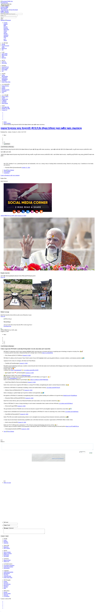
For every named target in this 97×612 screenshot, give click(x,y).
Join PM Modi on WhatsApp (7, 146)
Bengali (5, 26)
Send (7, 536)
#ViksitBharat (73, 395)
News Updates (7, 123)
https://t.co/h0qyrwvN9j (36, 379)
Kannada (6, 28)
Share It (2, 441)
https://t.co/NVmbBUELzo (72, 426)
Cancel (2, 536)
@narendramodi (17, 370)
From (2, 15)
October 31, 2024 (26, 167)
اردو (5, 39)
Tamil (5, 32)
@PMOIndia (45, 379)
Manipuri (6, 36)
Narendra (4, 7)
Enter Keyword (4, 14)
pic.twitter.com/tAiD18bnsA (66, 403)
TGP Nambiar (7, 171)
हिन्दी (5, 25)
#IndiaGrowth (66, 395)
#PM (12, 370)
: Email (7, 525)
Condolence (6, 172)
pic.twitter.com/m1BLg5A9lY (31, 370)
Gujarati (6, 24)
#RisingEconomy (26, 375)
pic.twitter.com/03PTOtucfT (53, 387)
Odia (5, 37)
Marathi (5, 33)
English (5, 22)
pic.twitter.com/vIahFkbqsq (71, 411)
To (1, 17)
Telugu (5, 30)
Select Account (7, 482)
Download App (7, 326)
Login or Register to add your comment (10, 175)
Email (6, 522)
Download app (4, 2)
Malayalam (6, 29)
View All (3, 277)
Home (5, 122)
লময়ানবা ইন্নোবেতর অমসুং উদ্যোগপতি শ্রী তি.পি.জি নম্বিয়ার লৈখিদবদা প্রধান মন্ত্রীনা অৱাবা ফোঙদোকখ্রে (41, 128)
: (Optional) (8, 528)
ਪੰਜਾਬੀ (5, 40)
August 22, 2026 (27, 355)
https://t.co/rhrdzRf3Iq (47, 352)
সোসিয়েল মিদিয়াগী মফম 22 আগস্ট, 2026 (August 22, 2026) (13, 215)
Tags (5, 170)
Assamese (6, 35)
